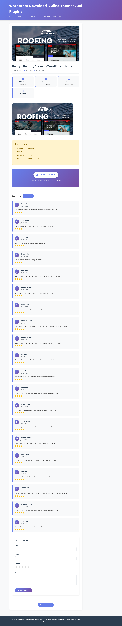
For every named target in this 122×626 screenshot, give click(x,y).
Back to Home (47, 605)
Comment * (19, 573)
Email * (17, 554)
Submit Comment (24, 590)
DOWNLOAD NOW (47, 175)
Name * (18, 545)
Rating (17, 564)
